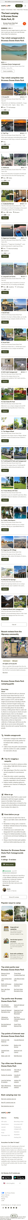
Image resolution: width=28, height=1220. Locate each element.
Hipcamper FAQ (5, 1135)
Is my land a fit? (18, 1124)
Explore (3, 9)
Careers (3, 1130)
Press (2, 1132)
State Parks (20, 9)
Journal (3, 1127)
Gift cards (4, 1121)
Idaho (14, 9)
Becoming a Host (18, 1121)
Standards (17, 1134)
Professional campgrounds (17, 1128)
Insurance (16, 1132)
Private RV (13, 664)
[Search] (24, 23)
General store (5, 1124)
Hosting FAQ (17, 1137)
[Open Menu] (25, 5)
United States (9, 9)
